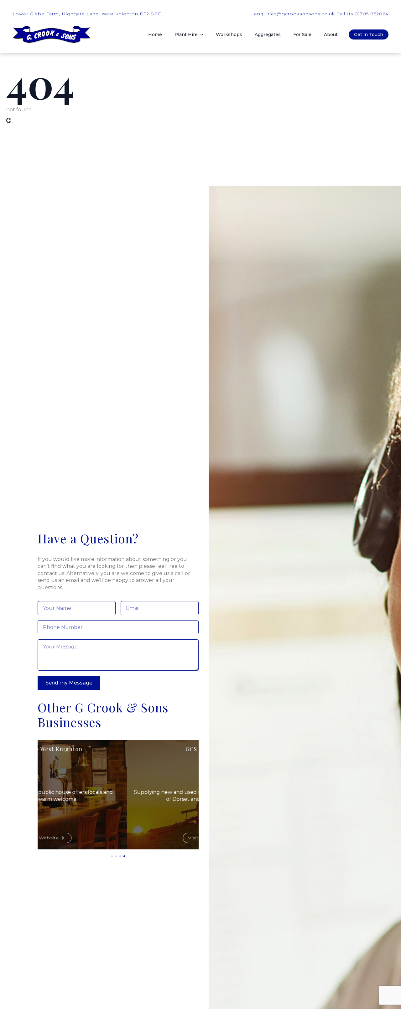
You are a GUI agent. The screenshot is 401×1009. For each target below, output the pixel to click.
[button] (112, 856)
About (331, 34)
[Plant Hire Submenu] (204, 34)
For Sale (302, 34)
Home (155, 34)
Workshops (229, 34)
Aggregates (268, 34)
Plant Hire (186, 34)
